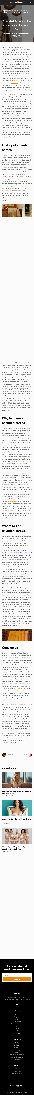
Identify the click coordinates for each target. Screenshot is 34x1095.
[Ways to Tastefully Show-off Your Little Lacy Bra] (17, 808)
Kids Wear (17, 1033)
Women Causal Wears (11, 12)
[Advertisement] (17, 289)
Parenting (17, 1050)
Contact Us (17, 1069)
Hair (17, 1026)
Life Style (17, 1043)
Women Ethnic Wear (24, 12)
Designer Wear (17, 1021)
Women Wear (17, 14)
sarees (21, 688)
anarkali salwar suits (24, 461)
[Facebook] (17, 1004)
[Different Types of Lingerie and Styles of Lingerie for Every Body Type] (17, 836)
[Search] (31, 2)
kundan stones (11, 501)
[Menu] (3, 3)
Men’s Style (17, 1045)
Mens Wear (17, 1047)
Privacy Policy (17, 1071)
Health (17, 1028)
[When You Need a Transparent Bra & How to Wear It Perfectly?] (17, 780)
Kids (17, 1031)
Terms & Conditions (17, 1073)
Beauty (17, 1014)
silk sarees (14, 83)
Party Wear (17, 1052)
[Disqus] (17, 885)
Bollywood (17, 1017)
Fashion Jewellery (17, 1024)
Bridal (17, 1019)
